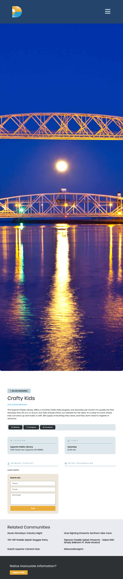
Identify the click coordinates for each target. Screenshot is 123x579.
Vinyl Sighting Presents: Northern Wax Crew (88, 533)
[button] (31, 427)
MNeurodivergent (73, 549)
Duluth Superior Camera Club (23, 549)
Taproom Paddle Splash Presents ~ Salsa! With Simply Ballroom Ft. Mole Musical (89, 541)
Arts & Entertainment (17, 404)
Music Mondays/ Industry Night (24, 533)
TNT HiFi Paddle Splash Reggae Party (27, 540)
